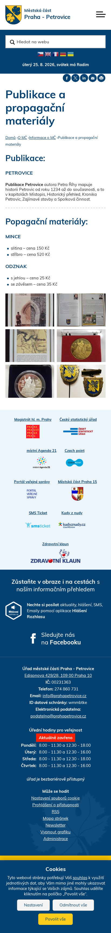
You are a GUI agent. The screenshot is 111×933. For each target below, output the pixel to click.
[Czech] (40, 54)
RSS (55, 811)
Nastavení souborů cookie (55, 798)
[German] (63, 54)
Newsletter (55, 825)
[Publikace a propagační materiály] (81, 345)
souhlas (80, 877)
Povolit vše (55, 919)
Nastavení (33, 905)
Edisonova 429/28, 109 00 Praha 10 (58, 675)
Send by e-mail (93, 78)
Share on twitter (75, 78)
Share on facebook (67, 78)
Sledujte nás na (61, 638)
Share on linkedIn (84, 78)
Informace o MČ (42, 137)
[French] (55, 54)
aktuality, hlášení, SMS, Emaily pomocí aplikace (65, 610)
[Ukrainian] (70, 54)
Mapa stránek (55, 818)
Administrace (55, 838)
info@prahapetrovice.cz (64, 695)
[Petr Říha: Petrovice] (29, 310)
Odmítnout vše (73, 905)
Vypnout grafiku (55, 831)
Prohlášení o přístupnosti (55, 804)
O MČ (22, 137)
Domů (10, 137)
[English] (48, 54)
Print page (101, 78)
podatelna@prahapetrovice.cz (58, 716)
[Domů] (13, 14)
